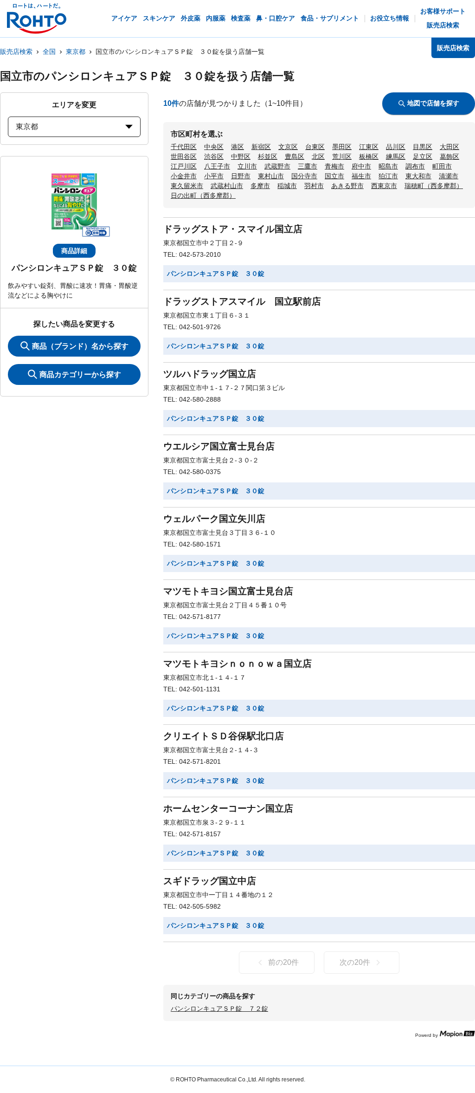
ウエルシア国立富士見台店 (219, 446)
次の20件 (355, 962)
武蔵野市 (277, 166)
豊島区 (294, 156)
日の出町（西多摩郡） (203, 195)
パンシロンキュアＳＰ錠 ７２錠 (219, 1008)
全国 (49, 51)
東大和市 (418, 176)
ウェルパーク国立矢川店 (214, 519)
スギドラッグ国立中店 (209, 881)
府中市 (361, 166)
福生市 (361, 176)
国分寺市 (304, 176)
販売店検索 (16, 51)
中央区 (214, 146)
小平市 (214, 176)
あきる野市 (347, 185)
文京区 (288, 146)
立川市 (247, 166)
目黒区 (422, 146)
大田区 (449, 146)
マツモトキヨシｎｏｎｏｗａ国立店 (237, 663)
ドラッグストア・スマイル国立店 (232, 229)
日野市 (240, 176)
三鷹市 (307, 166)
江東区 (369, 146)
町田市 (442, 166)
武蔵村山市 (227, 185)
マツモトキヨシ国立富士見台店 (228, 591)
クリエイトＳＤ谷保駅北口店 (223, 736)
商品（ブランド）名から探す (80, 346)
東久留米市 (187, 185)
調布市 (415, 166)
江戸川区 (184, 166)
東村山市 (271, 176)
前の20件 (283, 962)
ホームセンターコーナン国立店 (228, 808)
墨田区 (342, 146)
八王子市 (217, 166)
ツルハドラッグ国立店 (209, 374)
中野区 (240, 156)
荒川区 (342, 156)
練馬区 (395, 156)
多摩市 (260, 185)
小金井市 (184, 176)
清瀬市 (448, 176)
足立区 (422, 156)
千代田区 (184, 146)
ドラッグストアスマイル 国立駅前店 (242, 301)
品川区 (395, 146)
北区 (318, 156)
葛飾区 (449, 156)
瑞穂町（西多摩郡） (433, 185)
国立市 (334, 176)
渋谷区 (214, 156)
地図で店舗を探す (433, 103)
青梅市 (334, 166)
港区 (237, 146)
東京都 (75, 51)
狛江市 (388, 176)
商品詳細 (74, 250)
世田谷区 (184, 156)
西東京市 (384, 185)
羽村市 (314, 185)
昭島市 (388, 166)
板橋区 (369, 156)
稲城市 (287, 185)
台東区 (315, 146)
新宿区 (261, 146)
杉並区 (267, 156)
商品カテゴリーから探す (80, 374)
